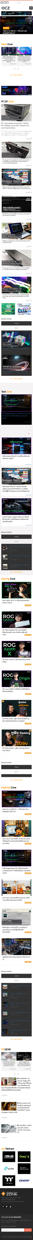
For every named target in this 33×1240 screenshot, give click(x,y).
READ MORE (17, 75)
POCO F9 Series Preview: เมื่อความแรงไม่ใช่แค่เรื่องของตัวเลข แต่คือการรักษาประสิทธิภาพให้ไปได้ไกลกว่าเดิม (17, 415)
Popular (16, 323)
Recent (16, 328)
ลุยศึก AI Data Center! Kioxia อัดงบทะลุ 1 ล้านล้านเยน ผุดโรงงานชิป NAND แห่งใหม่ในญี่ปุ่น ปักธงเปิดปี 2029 (24, 59)
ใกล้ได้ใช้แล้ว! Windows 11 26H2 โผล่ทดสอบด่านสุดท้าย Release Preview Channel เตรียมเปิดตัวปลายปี (8, 59)
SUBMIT (28, 1230)
